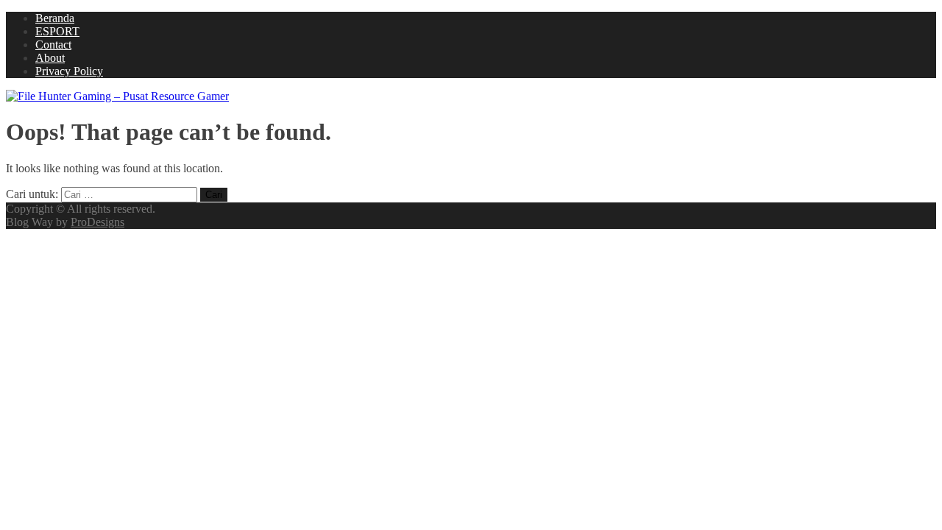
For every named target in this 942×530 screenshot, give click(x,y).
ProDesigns (97, 222)
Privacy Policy (69, 71)
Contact (53, 44)
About (50, 58)
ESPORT (57, 31)
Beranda (54, 18)
